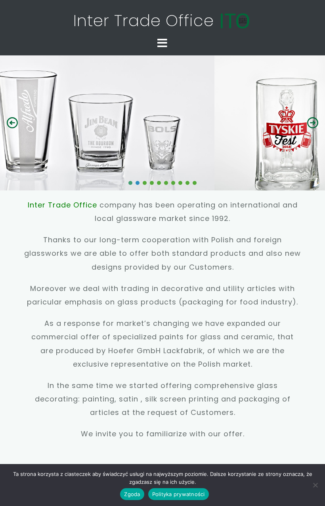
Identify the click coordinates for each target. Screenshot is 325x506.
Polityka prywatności (178, 494)
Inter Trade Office (146, 21)
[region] (162, 122)
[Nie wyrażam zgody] (315, 485)
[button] (12, 122)
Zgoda (132, 494)
